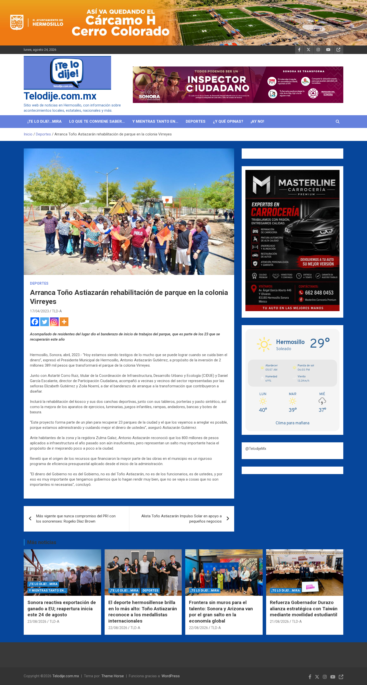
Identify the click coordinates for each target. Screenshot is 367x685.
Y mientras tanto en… (155, 121)
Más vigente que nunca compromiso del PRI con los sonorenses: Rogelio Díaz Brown (76, 519)
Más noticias (41, 542)
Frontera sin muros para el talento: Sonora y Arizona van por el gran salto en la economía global (221, 612)
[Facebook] (34, 321)
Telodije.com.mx (60, 96)
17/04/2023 (39, 311)
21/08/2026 (279, 622)
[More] (64, 321)
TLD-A (57, 311)
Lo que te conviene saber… (97, 121)
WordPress (171, 676)
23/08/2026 (36, 622)
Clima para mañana (292, 423)
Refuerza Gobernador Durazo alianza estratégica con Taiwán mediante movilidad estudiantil (304, 609)
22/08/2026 (117, 628)
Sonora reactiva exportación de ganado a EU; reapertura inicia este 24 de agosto (61, 609)
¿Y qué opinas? (228, 121)
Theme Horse (112, 676)
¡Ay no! (257, 121)
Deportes (195, 121)
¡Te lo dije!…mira (44, 121)
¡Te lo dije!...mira (43, 584)
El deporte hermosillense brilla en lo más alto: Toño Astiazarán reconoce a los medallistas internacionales (142, 612)
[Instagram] (54, 321)
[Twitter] (44, 321)
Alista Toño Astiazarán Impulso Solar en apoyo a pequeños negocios (181, 519)
